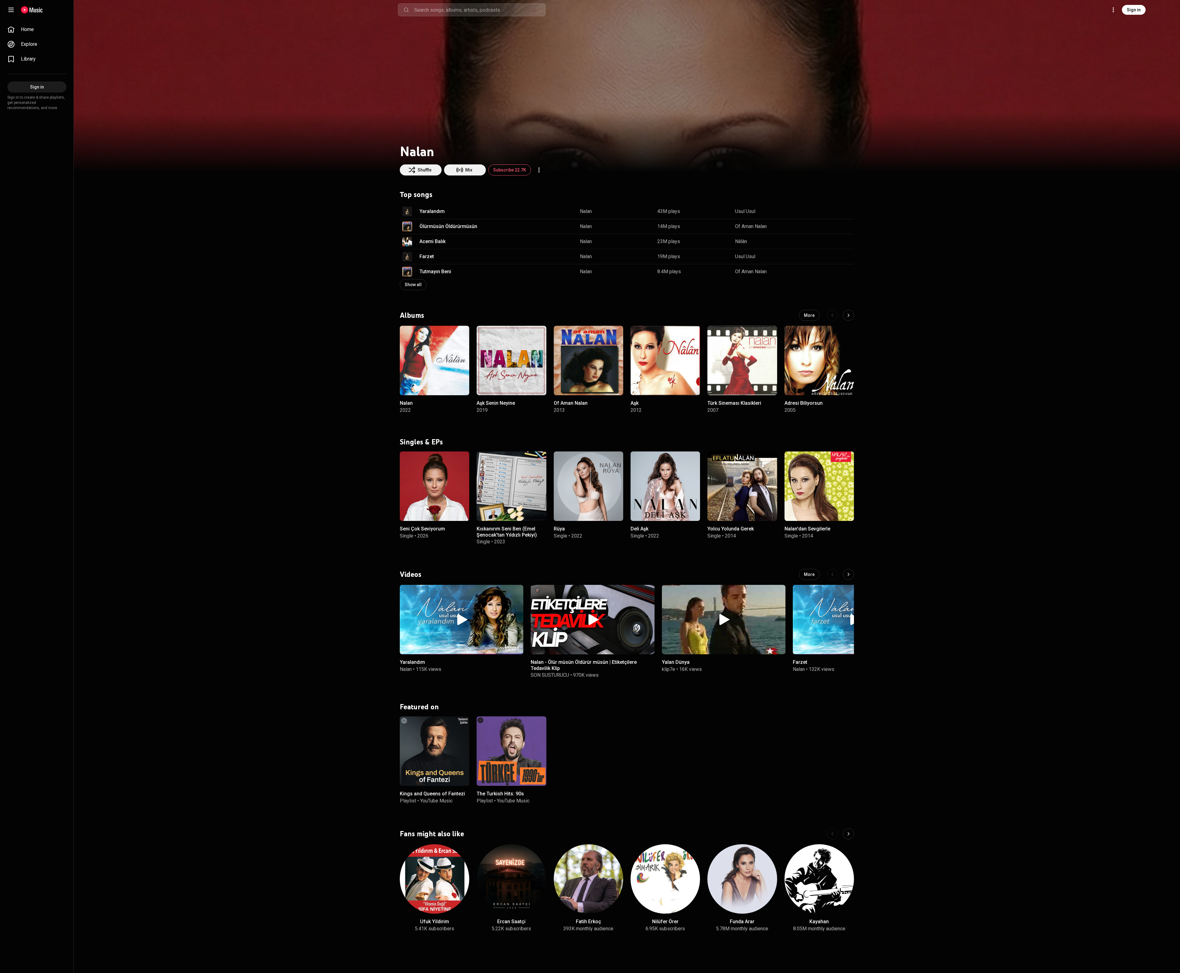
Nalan (586, 211)
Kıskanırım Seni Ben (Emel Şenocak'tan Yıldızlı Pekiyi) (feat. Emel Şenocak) (507, 534)
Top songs (416, 194)
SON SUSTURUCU (550, 675)
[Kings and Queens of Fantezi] (434, 751)
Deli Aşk (639, 529)
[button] (407, 211)
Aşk (635, 403)
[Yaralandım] (461, 619)
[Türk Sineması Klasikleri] (742, 360)
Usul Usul (745, 211)
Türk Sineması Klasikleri (734, 403)
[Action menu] (539, 169)
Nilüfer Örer (665, 921)
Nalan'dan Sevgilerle (807, 529)
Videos (410, 574)
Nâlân (741, 241)
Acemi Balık (432, 241)
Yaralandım (432, 211)
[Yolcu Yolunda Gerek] (742, 486)
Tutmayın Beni (435, 271)
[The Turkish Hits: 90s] (511, 751)
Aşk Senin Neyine (496, 403)
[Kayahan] (819, 879)
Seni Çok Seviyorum (422, 529)
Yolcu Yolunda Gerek (730, 529)
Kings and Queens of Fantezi (432, 794)
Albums (412, 315)
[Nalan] (434, 360)
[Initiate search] (406, 10)
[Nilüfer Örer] (665, 879)
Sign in (1134, 9)
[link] (36, 29)
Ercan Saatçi (511, 921)
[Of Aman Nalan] (588, 360)
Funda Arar (742, 921)
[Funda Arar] (742, 879)
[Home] (32, 10)
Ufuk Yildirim (434, 921)
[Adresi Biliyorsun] (819, 360)
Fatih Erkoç (588, 921)
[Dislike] (830, 211)
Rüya (559, 529)
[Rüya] (588, 486)
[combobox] (479, 10)
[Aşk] (665, 360)
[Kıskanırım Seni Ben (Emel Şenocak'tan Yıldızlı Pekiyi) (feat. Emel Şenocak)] (511, 486)
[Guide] (11, 10)
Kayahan (819, 921)
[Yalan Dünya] (723, 619)
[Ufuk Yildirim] (434, 879)
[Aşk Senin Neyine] (511, 360)
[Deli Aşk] (665, 486)
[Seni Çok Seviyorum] (434, 486)
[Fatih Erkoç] (588, 879)
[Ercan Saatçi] (511, 879)
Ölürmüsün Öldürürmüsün (448, 226)
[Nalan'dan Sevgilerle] (819, 486)
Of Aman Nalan (751, 226)
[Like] (818, 211)
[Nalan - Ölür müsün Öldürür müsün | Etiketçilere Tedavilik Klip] (592, 619)
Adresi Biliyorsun (804, 403)
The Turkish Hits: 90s (500, 794)
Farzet (426, 256)
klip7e (668, 669)
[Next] (848, 315)
